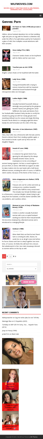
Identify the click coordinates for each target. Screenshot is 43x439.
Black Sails (15, 334)
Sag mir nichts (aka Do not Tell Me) (27, 318)
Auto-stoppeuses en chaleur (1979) (26, 179)
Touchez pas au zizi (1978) (22, 67)
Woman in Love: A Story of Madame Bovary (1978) (26, 206)
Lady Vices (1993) (19, 79)
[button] (40, 15)
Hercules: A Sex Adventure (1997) (25, 129)
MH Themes (33, 437)
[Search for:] (21, 264)
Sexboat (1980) (18, 229)
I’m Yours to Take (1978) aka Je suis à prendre (26, 28)
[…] (38, 173)
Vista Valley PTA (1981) (21, 50)
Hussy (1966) (12, 331)
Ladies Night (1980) (20, 98)
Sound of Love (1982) (20, 148)
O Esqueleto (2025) (20, 321)
